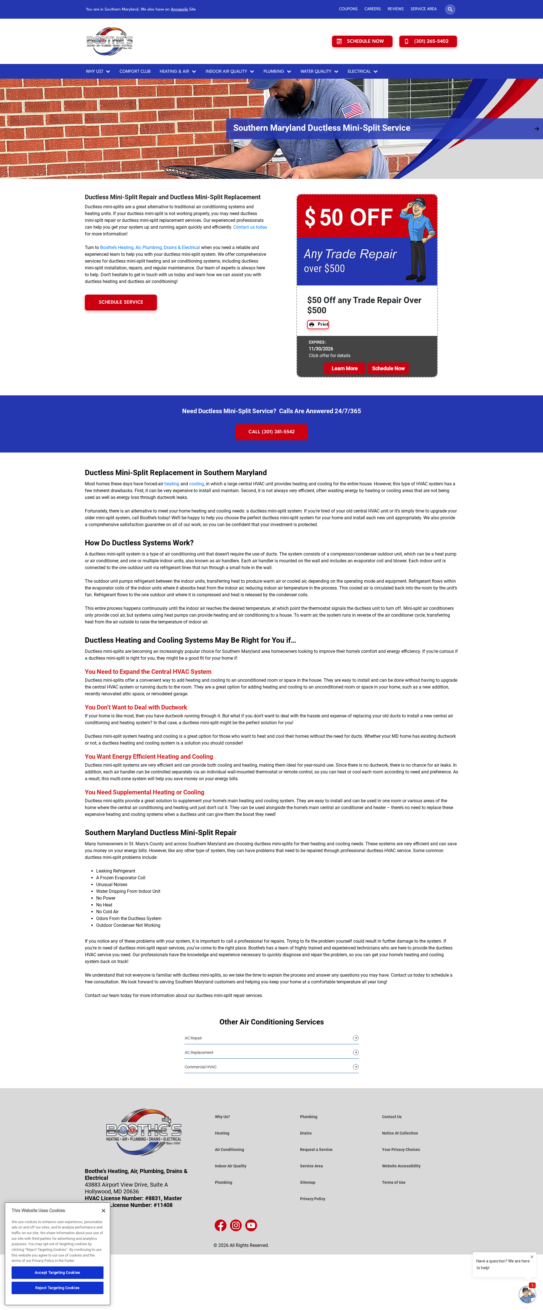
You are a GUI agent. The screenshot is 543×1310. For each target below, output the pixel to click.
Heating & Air (174, 72)
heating (171, 539)
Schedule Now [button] (388, 424)
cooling (196, 539)
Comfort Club (135, 72)
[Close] (103, 1210)
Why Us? (94, 72)
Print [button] (323, 380)
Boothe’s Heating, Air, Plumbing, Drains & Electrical (150, 303)
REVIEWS (396, 9)
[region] (58, 1253)
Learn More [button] (345, 424)
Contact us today (250, 282)
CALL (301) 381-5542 (272, 487)
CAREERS (373, 9)
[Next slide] (536, 156)
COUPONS (348, 9)
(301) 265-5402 (431, 41)
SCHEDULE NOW (365, 41)
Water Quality (316, 72)
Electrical (359, 72)
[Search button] (450, 9)
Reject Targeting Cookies (57, 1288)
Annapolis (179, 9)
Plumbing (274, 72)
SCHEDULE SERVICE (121, 357)
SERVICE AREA (424, 9)
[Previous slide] (6, 156)
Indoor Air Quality (226, 72)
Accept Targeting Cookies (57, 1272)
